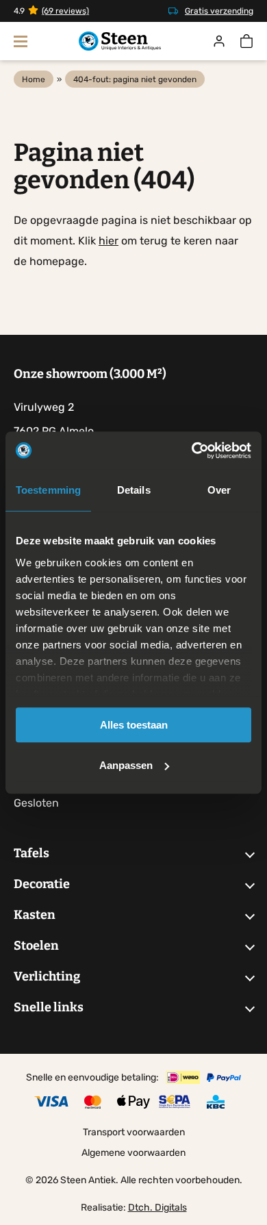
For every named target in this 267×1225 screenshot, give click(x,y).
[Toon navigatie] (20, 41)
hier (108, 240)
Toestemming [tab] (48, 490)
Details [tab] (134, 490)
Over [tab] (219, 490)
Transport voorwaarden (134, 1132)
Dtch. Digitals (157, 1207)
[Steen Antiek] (120, 41)
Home (33, 79)
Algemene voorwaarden (133, 1153)
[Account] (219, 41)
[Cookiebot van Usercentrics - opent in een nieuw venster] (192, 450)
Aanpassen (126, 765)
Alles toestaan (134, 725)
